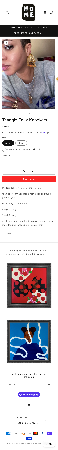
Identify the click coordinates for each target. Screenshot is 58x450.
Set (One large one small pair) (21, 149)
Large (8, 143)
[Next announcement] (53, 33)
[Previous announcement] (5, 33)
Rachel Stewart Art (35, 254)
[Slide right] (35, 114)
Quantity (6, 155)
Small (21, 143)
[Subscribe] (49, 384)
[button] (7, 12)
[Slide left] (23, 114)
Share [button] (8, 233)
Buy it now (29, 179)
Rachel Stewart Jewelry (24, 443)
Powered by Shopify (42, 443)
